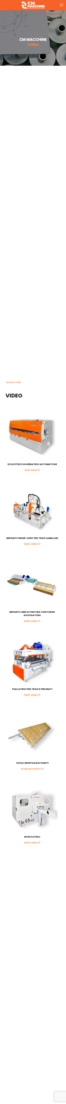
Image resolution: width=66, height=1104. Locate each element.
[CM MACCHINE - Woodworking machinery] (33, 5)
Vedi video (31, 470)
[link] (31, 437)
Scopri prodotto (31, 768)
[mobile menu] (61, 5)
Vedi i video (31, 544)
